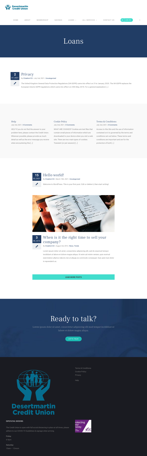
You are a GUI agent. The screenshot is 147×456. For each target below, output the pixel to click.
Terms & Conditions (106, 121)
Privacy (27, 74)
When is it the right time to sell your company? (74, 239)
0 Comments (27, 125)
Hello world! (53, 175)
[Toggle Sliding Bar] (140, 20)
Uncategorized (51, 78)
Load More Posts (73, 277)
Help (13, 121)
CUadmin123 (27, 78)
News (71, 246)
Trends (76, 246)
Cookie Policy (60, 121)
